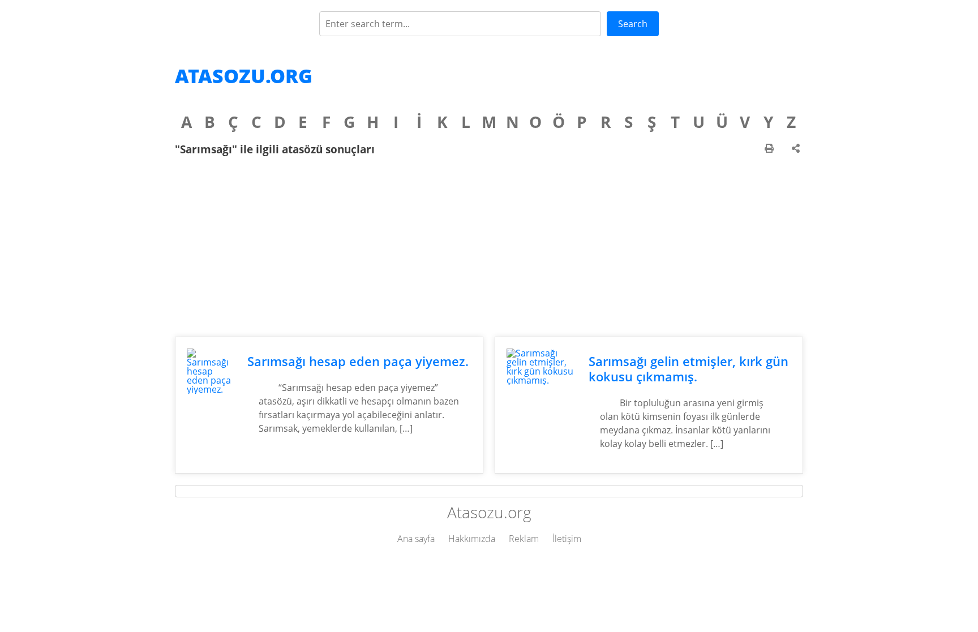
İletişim (566, 538)
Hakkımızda (471, 538)
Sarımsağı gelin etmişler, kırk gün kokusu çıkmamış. (688, 368)
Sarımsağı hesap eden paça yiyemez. (358, 361)
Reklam (524, 538)
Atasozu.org (243, 76)
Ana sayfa (416, 538)
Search (632, 24)
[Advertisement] (489, 246)
